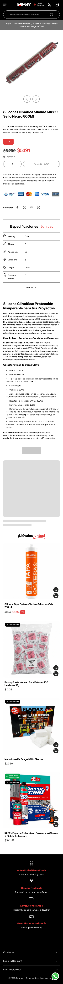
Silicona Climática (22, 23)
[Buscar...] (51, 14)
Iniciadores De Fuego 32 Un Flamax (24, 759)
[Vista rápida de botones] (55, 589)
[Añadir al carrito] (55, 595)
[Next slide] (36, 99)
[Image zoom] (31, 62)
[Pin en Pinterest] (31, 207)
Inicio (8, 23)
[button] (41, 164)
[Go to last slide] (27, 99)
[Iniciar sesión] (49, 4)
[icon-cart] (56, 4)
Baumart (20, 978)
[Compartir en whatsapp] (38, 207)
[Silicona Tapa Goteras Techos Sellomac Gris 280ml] (31, 571)
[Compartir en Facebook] (17, 207)
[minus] (6, 164)
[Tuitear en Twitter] (24, 207)
